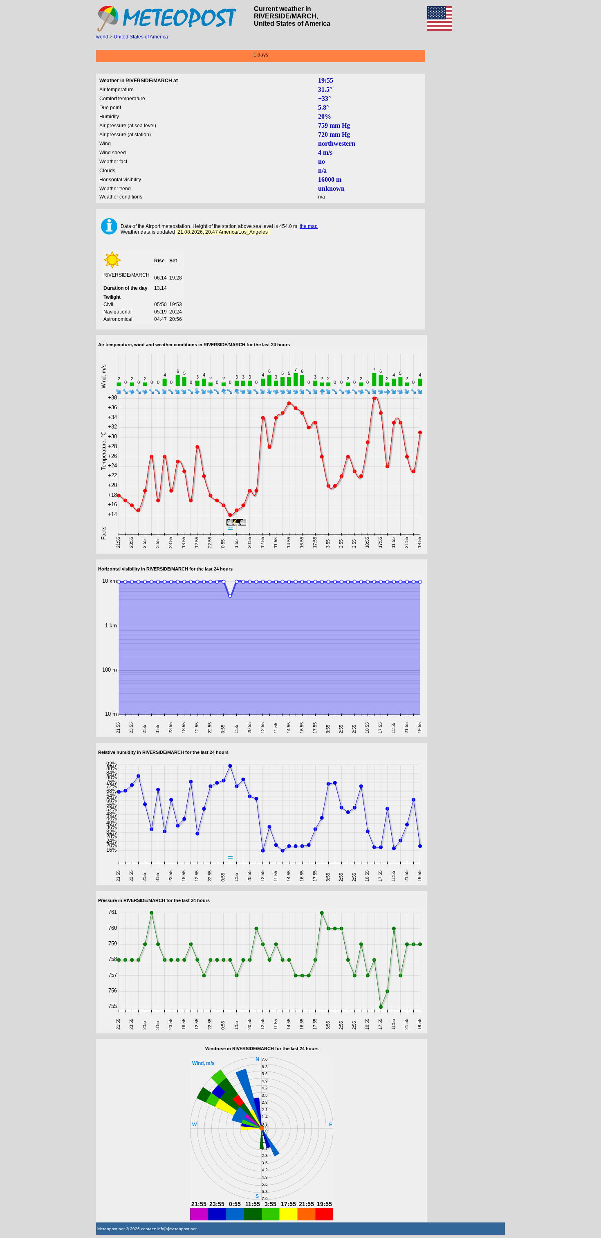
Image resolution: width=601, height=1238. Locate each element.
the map (309, 226)
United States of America (141, 37)
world (102, 37)
